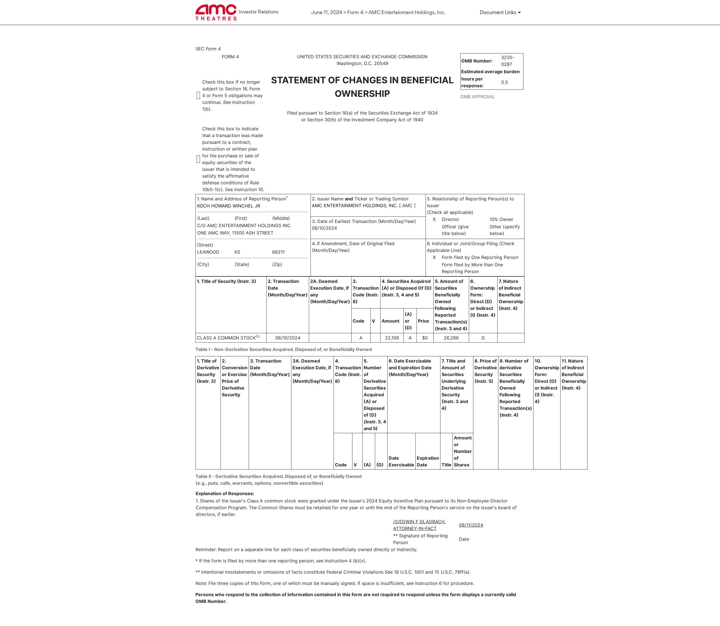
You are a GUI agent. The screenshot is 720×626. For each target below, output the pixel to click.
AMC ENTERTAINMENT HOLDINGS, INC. (355, 205)
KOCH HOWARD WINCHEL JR (228, 206)
